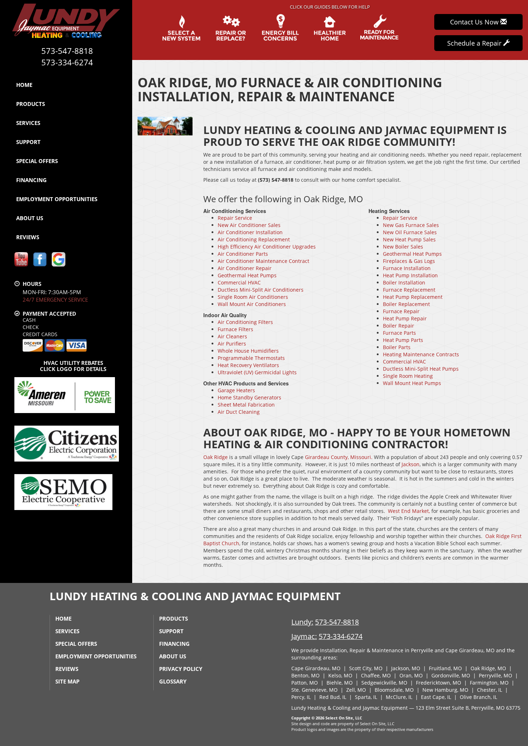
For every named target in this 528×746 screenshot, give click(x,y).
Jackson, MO (405, 668)
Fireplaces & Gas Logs (409, 261)
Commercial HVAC (239, 282)
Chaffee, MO (376, 675)
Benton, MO (305, 675)
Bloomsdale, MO (394, 689)
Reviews (27, 237)
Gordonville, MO (450, 675)
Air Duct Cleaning (239, 411)
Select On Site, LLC (343, 717)
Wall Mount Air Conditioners (252, 304)
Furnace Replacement (409, 289)
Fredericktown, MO (438, 682)
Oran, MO (411, 675)
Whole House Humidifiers (248, 350)
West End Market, (409, 511)
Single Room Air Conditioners (253, 296)
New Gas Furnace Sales (411, 225)
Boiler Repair (398, 325)
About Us (29, 218)
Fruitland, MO (445, 668)
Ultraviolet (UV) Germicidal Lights (257, 372)
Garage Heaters (236, 390)
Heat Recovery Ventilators (248, 365)
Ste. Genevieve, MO (314, 689)
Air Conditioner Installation (250, 232)
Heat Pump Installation (410, 275)
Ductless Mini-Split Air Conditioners (261, 289)
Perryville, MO (495, 675)
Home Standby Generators (249, 397)
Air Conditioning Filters (245, 322)
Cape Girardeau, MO (316, 668)
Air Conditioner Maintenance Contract (263, 261)
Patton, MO (304, 682)
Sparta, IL (366, 697)
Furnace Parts (399, 332)
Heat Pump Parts (403, 340)
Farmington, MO (489, 682)
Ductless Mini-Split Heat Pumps (421, 368)
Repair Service (235, 217)
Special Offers (37, 161)
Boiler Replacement (406, 304)
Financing (31, 180)
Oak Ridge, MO (488, 668)
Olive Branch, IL (478, 697)
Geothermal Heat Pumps (247, 275)
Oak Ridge (215, 457)
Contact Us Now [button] (475, 22)
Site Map (67, 681)
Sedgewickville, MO (384, 682)
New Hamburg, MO (445, 689)
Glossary (172, 681)
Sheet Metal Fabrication (246, 404)
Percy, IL (301, 697)
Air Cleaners (232, 336)
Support (28, 141)
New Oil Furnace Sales (410, 232)
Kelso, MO (340, 675)
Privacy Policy (180, 668)
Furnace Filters (235, 329)
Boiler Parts (397, 347)
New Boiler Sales (403, 246)
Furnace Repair (401, 311)
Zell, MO (356, 689)
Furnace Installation (407, 268)
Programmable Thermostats (251, 358)
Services (28, 122)
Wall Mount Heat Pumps (412, 383)
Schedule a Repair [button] (475, 43)
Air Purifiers (232, 343)
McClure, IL (399, 697)
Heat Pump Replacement (413, 296)
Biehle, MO (339, 682)
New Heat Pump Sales (409, 239)
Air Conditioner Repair (245, 268)
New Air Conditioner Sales (249, 225)
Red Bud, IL (332, 697)
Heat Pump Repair (405, 318)
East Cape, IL (436, 697)
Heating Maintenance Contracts (421, 354)
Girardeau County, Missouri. (338, 457)
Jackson (410, 464)
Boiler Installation (404, 282)
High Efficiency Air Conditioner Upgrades (267, 246)
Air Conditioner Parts (243, 253)
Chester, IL (489, 689)
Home (24, 84)
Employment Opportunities (56, 199)
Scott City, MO (366, 668)
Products (30, 103)
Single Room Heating (408, 375)
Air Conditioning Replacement (254, 239)
